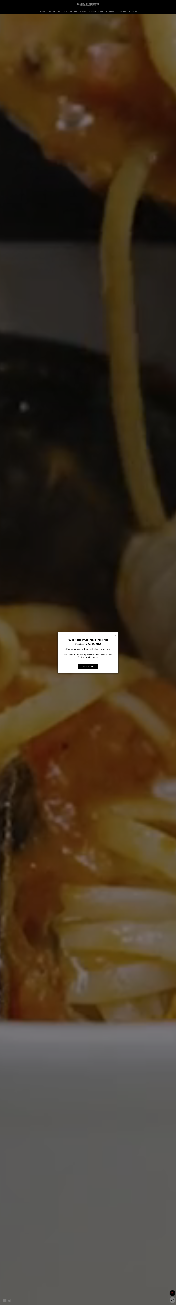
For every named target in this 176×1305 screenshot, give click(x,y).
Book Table (88, 666)
